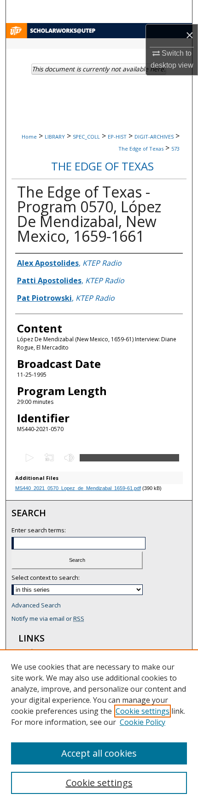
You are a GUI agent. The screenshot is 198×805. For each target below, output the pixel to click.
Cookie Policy (142, 722)
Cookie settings (142, 711)
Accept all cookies (99, 753)
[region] (99, 727)
